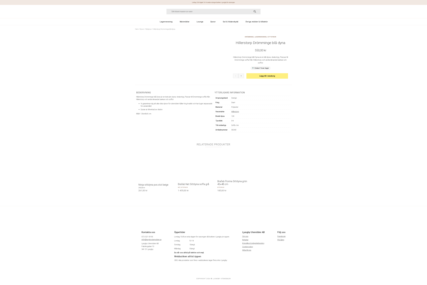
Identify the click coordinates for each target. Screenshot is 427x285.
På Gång (280, 240)
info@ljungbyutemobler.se (151, 240)
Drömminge (249, 37)
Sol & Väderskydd (230, 22)
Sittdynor (148, 29)
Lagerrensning (166, 22)
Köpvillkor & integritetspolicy (253, 243)
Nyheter (245, 240)
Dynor (213, 22)
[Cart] (282, 11)
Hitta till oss (246, 250)
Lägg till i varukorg (267, 76)
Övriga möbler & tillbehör (257, 22)
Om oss (245, 236)
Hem (136, 29)
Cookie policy (247, 247)
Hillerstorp (235, 112)
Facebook (281, 236)
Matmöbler (184, 22)
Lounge (200, 22)
